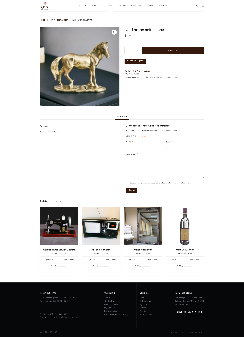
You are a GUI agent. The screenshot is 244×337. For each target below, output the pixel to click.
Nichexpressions (168, 78)
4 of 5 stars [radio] (148, 136)
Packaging (163, 6)
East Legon (62, 266)
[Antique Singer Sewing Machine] (59, 226)
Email (169, 142)
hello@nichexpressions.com (67, 317)
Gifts (86, 6)
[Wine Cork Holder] (185, 226)
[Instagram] (51, 332)
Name (129, 142)
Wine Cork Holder (185, 249)
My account (145, 305)
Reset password (147, 315)
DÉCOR (140, 78)
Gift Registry (145, 301)
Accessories (98, 6)
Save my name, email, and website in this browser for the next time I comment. (160, 183)
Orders (143, 308)
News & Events (111, 305)
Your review (132, 154)
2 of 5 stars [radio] (142, 136)
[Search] (197, 6)
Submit (132, 190)
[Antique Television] (101, 226)
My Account (109, 308)
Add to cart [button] (69, 260)
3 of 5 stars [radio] (145, 136)
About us (108, 298)
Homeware (122, 6)
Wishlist (143, 311)
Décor (111, 6)
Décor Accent (152, 78)
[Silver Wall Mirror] (143, 226)
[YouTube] (56, 332)
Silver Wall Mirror (143, 249)
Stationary (136, 6)
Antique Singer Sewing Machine (59, 249)
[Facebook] (41, 332)
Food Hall (149, 6)
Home (78, 6)
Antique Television (101, 249)
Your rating (131, 136)
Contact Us (109, 301)
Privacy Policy (110, 311)
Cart (142, 298)
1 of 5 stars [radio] (139, 136)
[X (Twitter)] (46, 332)
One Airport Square (141, 71)
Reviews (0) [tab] (122, 116)
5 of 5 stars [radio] (150, 136)
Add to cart (173, 51)
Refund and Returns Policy (116, 315)
